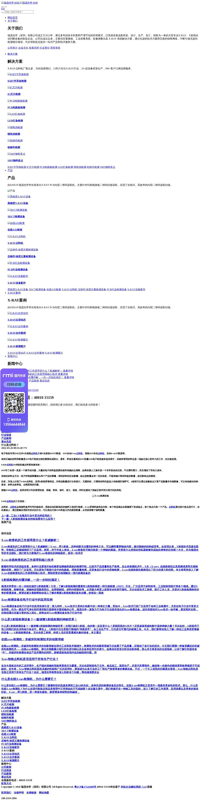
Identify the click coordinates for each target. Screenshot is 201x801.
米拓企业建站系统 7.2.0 (134, 786)
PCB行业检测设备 (117, 289)
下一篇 (28, 519)
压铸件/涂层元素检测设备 (92, 289)
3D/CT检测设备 (37, 289)
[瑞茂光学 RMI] (19, 2)
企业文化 (23, 47)
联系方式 (6, 783)
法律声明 (19, 792)
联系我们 (6, 792)
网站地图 (44, 792)
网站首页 (13, 17)
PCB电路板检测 (48, 167)
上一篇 (26, 515)
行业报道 (6, 435)
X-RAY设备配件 (136, 289)
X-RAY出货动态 (17, 353)
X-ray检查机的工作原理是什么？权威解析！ (38, 370)
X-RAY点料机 (69, 289)
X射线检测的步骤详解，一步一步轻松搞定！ (39, 377)
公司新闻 (6, 767)
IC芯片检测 (33, 167)
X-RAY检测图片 (54, 353)
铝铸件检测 (93, 167)
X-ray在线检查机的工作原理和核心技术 (36, 374)
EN (3, 8)
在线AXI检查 (53, 289)
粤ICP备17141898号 (85, 786)
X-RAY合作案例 (35, 353)
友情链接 (31, 792)
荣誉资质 (55, 47)
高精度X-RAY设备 (18, 289)
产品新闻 (34, 380)
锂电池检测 (80, 167)
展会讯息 (45, 380)
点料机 (34, 453)
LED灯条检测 (65, 167)
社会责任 (45, 47)
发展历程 (34, 47)
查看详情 (68, 370)
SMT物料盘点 (107, 167)
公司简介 (13, 47)
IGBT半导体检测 (17, 167)
